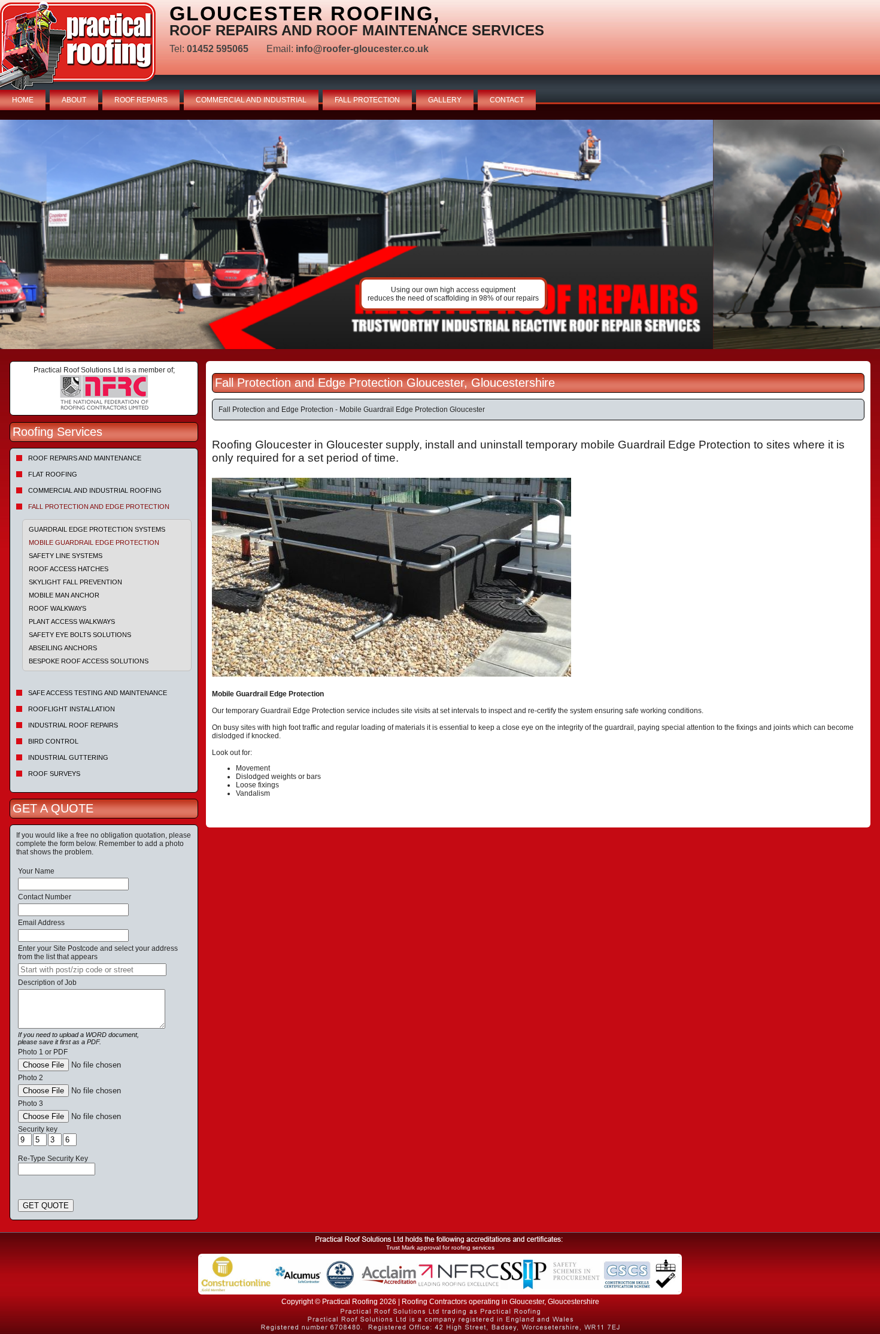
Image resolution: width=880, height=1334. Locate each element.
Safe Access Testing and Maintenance (97, 692)
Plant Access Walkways (72, 621)
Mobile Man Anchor (64, 595)
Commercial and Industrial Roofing (95, 490)
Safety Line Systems (65, 555)
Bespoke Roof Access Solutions (88, 661)
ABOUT (74, 100)
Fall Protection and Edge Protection (98, 506)
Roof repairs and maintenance (84, 458)
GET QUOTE (46, 1205)
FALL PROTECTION (367, 100)
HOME (23, 100)
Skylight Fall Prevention (75, 582)
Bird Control (53, 741)
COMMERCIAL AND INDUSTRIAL (251, 100)
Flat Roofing (52, 474)
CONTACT (507, 100)
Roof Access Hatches (68, 568)
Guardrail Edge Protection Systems (97, 529)
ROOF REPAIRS (141, 100)
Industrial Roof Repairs (73, 725)
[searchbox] (92, 969)
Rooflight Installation (71, 709)
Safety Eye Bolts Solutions (80, 634)
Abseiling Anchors (63, 647)
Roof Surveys (54, 773)
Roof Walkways (57, 608)
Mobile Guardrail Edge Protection (94, 542)
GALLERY (445, 100)
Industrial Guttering (68, 757)
